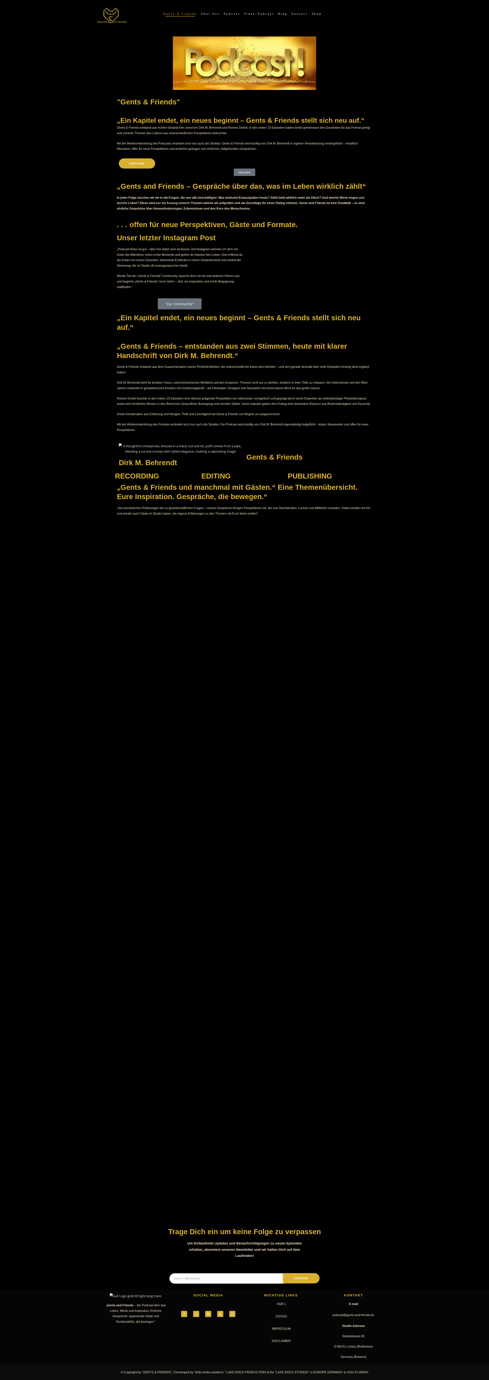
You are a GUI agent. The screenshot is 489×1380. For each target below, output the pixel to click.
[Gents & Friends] (112, 15)
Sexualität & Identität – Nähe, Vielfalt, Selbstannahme (179, 540)
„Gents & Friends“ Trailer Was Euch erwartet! (170, 777)
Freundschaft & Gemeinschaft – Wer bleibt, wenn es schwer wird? (192, 974)
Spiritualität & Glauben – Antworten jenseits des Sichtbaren (186, 579)
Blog (282, 14)
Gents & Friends (180, 14)
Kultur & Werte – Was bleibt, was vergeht (165, 698)
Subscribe (137, 163)
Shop (317, 14)
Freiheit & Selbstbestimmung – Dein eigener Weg (173, 1132)
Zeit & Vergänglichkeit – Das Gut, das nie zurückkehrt (178, 1053)
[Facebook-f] (184, 1314)
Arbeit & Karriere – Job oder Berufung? (164, 1014)
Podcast (232, 14)
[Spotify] (208, 1314)
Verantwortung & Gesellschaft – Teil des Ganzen (173, 1172)
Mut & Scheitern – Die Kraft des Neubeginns (169, 658)
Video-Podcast (259, 14)
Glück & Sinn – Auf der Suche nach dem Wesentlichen (178, 895)
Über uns (210, 14)
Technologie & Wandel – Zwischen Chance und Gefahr (178, 737)
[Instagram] (196, 1314)
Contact (299, 14)
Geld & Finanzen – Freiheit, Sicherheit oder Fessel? (176, 816)
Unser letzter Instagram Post (166, 238)
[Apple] (220, 1314)
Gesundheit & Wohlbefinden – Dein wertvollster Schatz (180, 856)
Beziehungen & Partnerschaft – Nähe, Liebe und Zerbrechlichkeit (191, 935)
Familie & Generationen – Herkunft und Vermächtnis (177, 1093)
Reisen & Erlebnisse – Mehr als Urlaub (162, 619)
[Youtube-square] (232, 1314)
